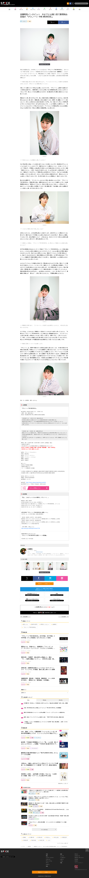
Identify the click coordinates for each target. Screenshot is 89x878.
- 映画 (47, 866)
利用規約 (76, 861)
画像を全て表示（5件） (45, 64)
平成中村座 (33, 840)
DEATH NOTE (34, 624)
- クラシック (48, 859)
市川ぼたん (47, 837)
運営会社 (76, 854)
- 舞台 (47, 855)
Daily (28, 700)
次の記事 (64, 616)
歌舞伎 (24, 837)
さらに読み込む (44, 829)
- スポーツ (47, 864)
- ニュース (62, 855)
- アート (47, 862)
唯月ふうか (25, 624)
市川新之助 (39, 837)
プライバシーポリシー (79, 862)
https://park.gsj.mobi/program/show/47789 (30, 528)
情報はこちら (37, 488)
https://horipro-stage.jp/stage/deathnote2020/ (36, 482)
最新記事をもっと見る (62, 783)
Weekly (44, 700)
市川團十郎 (31, 837)
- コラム (61, 861)
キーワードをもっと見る (62, 843)
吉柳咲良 (54, 624)
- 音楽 (47, 854)
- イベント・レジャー (50, 857)
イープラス (23, 846)
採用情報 (76, 859)
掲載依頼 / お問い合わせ (79, 857)
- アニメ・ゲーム (49, 861)
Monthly (60, 700)
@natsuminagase (39, 551)
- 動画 (61, 854)
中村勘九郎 (64, 837)
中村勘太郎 (25, 840)
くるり (48, 840)
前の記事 (25, 616)
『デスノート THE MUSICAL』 (30, 627)
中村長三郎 (41, 840)
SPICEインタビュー (45, 624)
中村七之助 (56, 837)
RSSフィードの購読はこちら (45, 583)
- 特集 (61, 862)
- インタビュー (62, 857)
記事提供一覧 (77, 855)
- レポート (62, 859)
